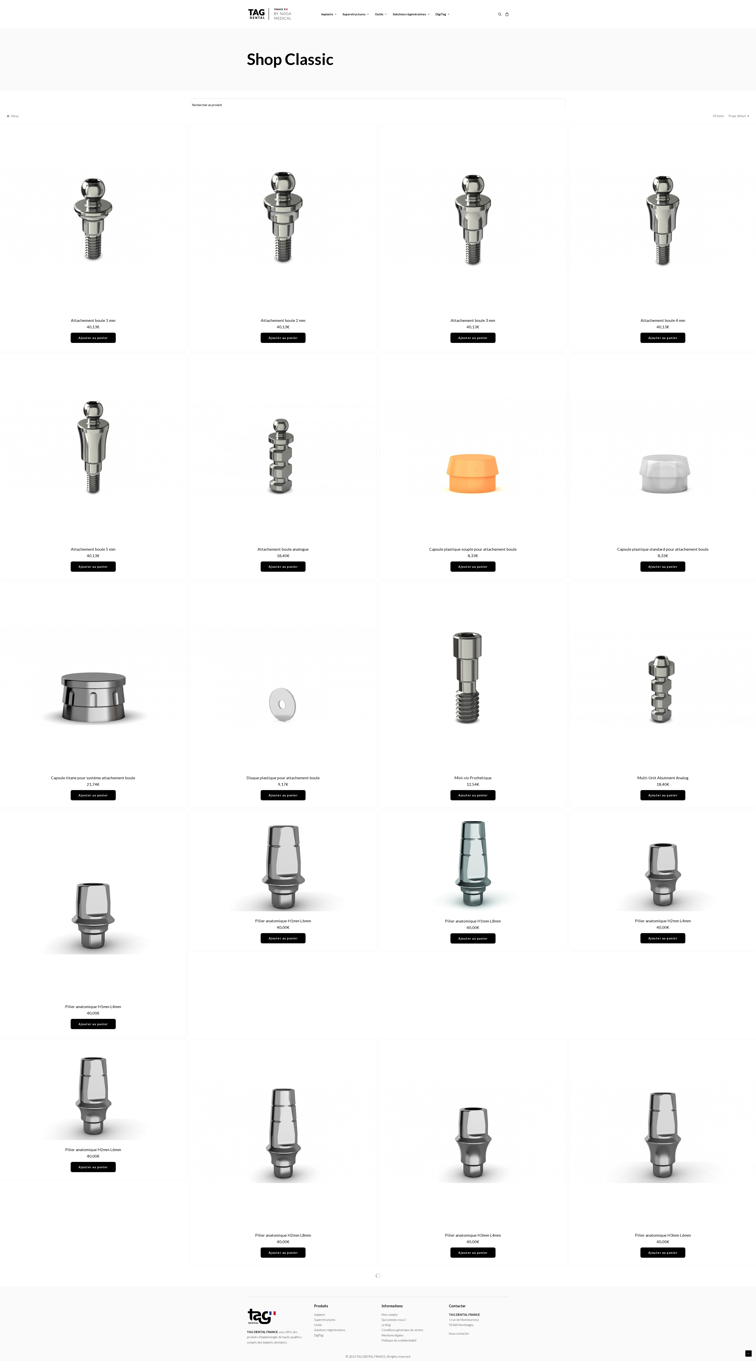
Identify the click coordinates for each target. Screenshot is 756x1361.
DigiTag (440, 14)
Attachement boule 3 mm (473, 320)
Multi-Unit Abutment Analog (662, 777)
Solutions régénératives (409, 14)
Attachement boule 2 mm (283, 320)
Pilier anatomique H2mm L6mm (93, 1149)
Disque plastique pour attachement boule (283, 777)
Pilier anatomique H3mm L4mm (473, 1235)
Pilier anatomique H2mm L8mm (283, 1235)
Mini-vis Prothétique (473, 777)
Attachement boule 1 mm (93, 320)
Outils (379, 14)
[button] (500, 14)
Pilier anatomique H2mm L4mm (663, 920)
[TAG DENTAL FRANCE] (270, 14)
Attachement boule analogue (283, 549)
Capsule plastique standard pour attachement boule (663, 549)
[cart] (506, 14)
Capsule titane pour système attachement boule (93, 777)
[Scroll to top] (748, 1353)
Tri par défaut (737, 116)
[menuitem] (329, 14)
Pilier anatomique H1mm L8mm (473, 921)
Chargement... (378, 1275)
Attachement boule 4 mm (663, 320)
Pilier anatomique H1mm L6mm (283, 920)
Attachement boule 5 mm (93, 549)
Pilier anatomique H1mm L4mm (93, 1006)
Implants (327, 14)
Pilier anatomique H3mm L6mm (663, 1235)
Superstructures (354, 14)
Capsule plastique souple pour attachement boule (473, 549)
